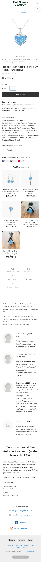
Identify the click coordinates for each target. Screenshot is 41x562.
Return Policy (21, 547)
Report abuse (30, 551)
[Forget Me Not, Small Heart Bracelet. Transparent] (30, 178)
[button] (9, 150)
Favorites (28, 279)
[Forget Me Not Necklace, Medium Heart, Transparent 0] (20, 37)
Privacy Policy (29, 545)
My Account (28, 272)
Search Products (12, 272)
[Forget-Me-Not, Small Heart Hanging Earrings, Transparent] (11, 178)
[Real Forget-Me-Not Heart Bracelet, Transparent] (11, 209)
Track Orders (12, 279)
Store (4, 59)
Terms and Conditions (14, 545)
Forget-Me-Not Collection (19, 59)
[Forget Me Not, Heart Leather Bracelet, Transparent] (11, 240)
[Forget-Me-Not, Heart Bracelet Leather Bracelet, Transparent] (30, 209)
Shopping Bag (12, 287)
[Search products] (37, 9)
